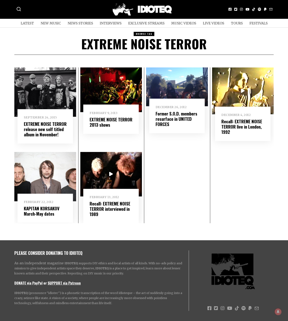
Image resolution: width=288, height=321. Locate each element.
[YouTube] (247, 9)
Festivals (258, 23)
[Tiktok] (253, 9)
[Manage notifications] (278, 311)
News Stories (80, 23)
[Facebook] (230, 9)
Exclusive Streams (146, 23)
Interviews (110, 23)
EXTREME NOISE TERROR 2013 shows (111, 122)
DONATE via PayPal (28, 283)
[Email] (271, 9)
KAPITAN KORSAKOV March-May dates (41, 211)
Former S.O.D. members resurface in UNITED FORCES (176, 118)
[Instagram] (241, 9)
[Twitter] (235, 9)
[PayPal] (265, 9)
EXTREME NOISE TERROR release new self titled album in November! (45, 129)
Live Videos (213, 23)
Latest (27, 23)
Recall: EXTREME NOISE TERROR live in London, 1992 (241, 126)
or (45, 283)
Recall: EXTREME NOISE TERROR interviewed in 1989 (110, 208)
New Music (51, 23)
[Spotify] (259, 9)
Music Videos (183, 23)
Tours (237, 23)
